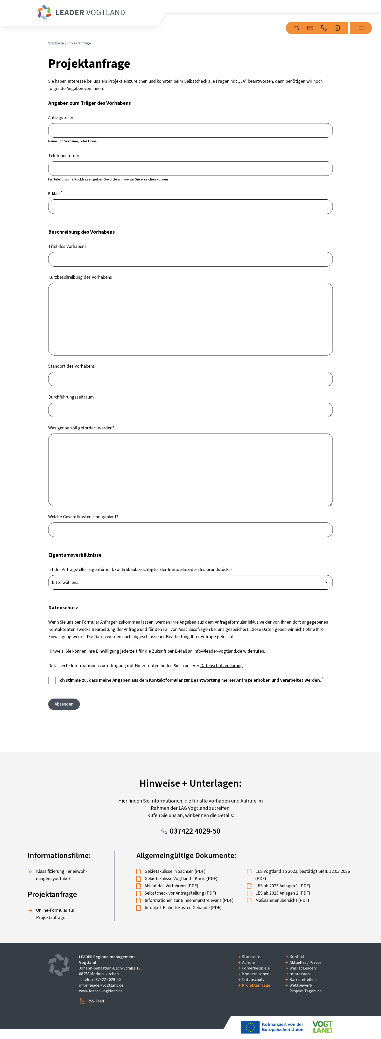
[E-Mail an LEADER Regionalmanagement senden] (310, 28)
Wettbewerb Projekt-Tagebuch (306, 988)
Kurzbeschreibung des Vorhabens (80, 277)
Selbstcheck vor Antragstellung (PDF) (180, 893)
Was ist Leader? (303, 968)
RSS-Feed (95, 1001)
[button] (361, 28)
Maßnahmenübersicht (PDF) (282, 900)
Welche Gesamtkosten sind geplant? (83, 517)
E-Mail (55, 193)
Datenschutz (253, 979)
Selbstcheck (195, 81)
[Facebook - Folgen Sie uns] (337, 28)
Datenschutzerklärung (221, 666)
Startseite (56, 43)
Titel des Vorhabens (67, 246)
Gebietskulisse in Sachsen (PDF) (175, 871)
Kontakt (297, 957)
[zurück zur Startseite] (81, 12)
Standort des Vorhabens (71, 366)
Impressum (300, 974)
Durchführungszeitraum (71, 397)
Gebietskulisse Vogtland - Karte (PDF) (181, 878)
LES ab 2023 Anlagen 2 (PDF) (282, 893)
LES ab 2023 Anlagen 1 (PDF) (282, 886)
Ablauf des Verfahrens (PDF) (171, 886)
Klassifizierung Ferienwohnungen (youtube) (61, 875)
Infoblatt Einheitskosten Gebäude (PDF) (183, 907)
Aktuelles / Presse (305, 962)
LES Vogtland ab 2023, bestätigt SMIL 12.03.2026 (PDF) (302, 875)
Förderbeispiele (256, 968)
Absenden (64, 704)
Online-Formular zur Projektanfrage (55, 914)
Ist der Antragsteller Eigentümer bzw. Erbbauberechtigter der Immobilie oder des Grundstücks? (140, 569)
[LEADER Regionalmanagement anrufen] (323, 28)
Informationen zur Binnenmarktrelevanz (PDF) (189, 900)
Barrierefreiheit (303, 979)
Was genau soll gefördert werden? (81, 428)
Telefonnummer (63, 155)
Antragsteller (60, 117)
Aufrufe (248, 962)
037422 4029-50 (195, 831)
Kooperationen (255, 974)
